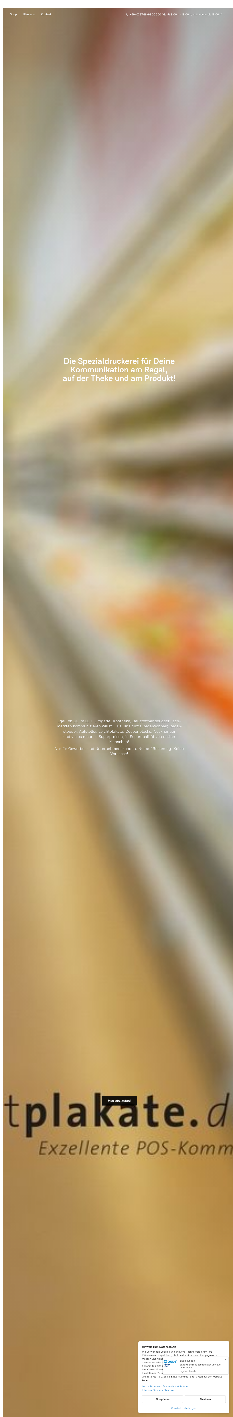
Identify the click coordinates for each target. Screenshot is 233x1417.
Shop (13, 14)
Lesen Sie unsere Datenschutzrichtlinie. (165, 1386)
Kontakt (46, 14)
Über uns (29, 14)
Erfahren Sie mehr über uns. (158, 1390)
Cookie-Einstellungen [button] (183, 1408)
